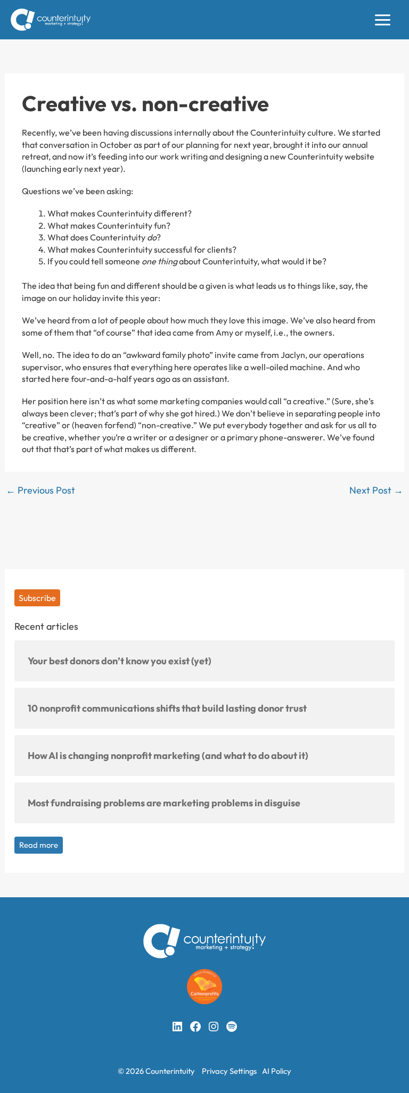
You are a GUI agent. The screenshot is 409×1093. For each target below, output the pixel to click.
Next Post (376, 490)
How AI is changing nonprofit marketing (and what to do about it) (168, 755)
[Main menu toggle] (382, 20)
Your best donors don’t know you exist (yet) (119, 661)
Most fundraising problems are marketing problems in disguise (164, 803)
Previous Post (40, 490)
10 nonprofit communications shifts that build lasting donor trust (167, 708)
